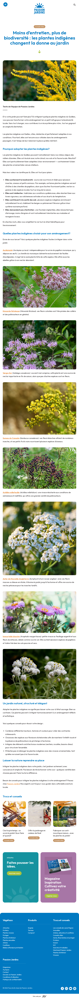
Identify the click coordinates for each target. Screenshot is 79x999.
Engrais (30, 928)
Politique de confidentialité (12, 980)
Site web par (37, 996)
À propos (6, 970)
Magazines (6, 967)
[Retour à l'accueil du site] (39, 10)
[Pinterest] (74, 989)
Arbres (5, 943)
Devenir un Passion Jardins (12, 975)
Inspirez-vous (52, 896)
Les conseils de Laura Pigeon (63, 928)
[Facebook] (62, 989)
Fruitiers (6, 930)
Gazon (55, 943)
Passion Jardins (13, 784)
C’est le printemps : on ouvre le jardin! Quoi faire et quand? (13, 833)
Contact (6, 972)
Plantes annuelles (9, 940)
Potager (6, 935)
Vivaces (56, 955)
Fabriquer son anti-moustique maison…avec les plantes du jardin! (63, 833)
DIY (54, 945)
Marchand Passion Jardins (62, 950)
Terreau (31, 930)
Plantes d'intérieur (9, 938)
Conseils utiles (39, 27)
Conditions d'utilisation (11, 977)
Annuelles (56, 930)
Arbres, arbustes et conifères (63, 933)
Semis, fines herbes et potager (64, 938)
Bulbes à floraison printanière (13, 948)
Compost (31, 933)
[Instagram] (66, 989)
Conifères (6, 945)
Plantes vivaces (8, 933)
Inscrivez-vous (14, 873)
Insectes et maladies (60, 948)
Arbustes (6, 928)
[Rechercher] (73, 2)
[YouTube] (70, 989)
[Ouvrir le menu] (5, 4)
